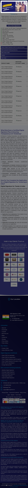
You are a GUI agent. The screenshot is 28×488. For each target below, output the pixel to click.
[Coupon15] (14, 7)
